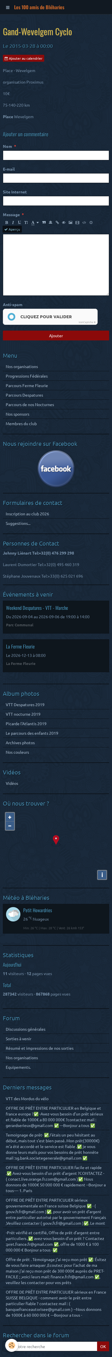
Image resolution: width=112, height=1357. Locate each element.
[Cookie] (11, 1345)
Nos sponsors (17, 413)
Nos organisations (22, 366)
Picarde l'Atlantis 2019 (26, 723)
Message (11, 214)
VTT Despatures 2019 (25, 704)
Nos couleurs (17, 752)
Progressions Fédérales (27, 375)
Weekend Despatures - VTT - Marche (37, 607)
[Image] (70, 222)
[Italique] (12, 222)
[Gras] (6, 222)
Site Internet (15, 191)
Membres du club (21, 423)
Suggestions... (18, 523)
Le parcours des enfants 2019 (32, 733)
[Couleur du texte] (35, 222)
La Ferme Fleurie (20, 646)
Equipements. (18, 1067)
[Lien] (57, 222)
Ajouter (56, 335)
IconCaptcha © (87, 322)
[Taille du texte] (26, 222)
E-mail (9, 168)
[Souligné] (19, 222)
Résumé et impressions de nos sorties (40, 1048)
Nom (7, 146)
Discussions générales (25, 1029)
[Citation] (43, 222)
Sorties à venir (18, 1038)
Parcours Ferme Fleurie (27, 385)
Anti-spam (12, 304)
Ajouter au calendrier (25, 58)
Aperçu (14, 229)
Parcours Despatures (24, 394)
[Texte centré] (50, 222)
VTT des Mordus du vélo (27, 1098)
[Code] (84, 222)
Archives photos (20, 742)
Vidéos (12, 783)
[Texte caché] (63, 222)
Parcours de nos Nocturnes (30, 404)
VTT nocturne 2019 (23, 714)
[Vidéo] (77, 222)
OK (103, 1346)
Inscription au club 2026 (27, 513)
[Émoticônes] (91, 222)
